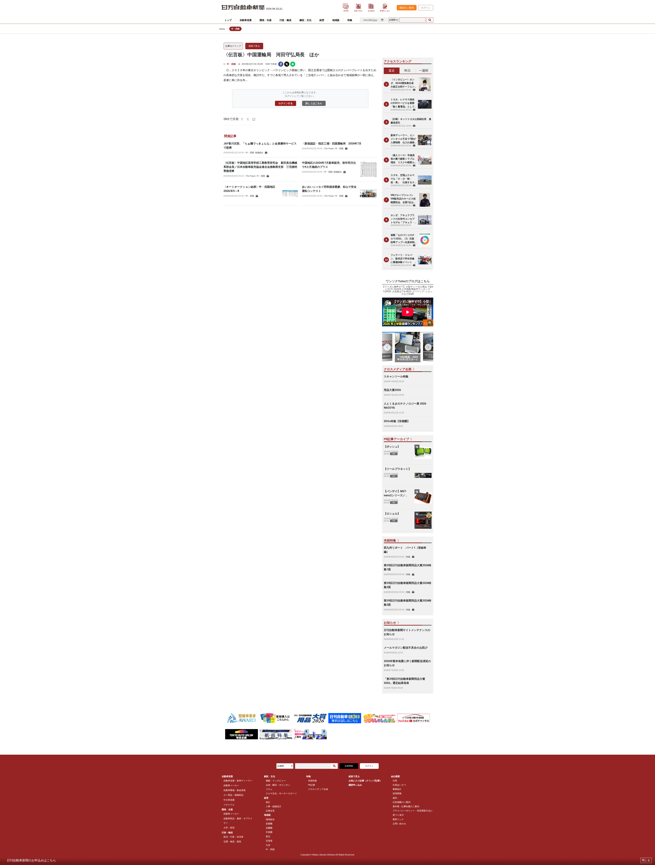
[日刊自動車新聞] (243, 7)
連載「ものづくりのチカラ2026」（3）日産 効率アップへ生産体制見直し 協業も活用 (403, 239)
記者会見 (270, 810)
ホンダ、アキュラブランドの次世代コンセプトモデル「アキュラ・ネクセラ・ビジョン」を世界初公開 (402, 219)
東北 (268, 836)
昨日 (407, 70)
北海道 (269, 840)
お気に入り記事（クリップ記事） (365, 780)
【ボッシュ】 (392, 446)
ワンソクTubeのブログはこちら (408, 281)
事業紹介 (397, 789)
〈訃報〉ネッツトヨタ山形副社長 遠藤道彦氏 (411, 121)
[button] (428, 347)
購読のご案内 (406, 7)
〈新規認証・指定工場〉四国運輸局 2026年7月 (331, 143)
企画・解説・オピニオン (278, 785)
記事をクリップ (233, 46)
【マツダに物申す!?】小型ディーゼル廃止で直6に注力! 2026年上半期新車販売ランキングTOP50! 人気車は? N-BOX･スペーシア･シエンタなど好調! (407, 290)
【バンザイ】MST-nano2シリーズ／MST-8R (395, 493)
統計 (268, 802)
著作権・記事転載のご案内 (406, 806)
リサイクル (229, 804)
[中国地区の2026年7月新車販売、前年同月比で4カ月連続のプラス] (368, 169)
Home (222, 29)
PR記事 (311, 785)
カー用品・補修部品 (233, 795)
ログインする (285, 103)
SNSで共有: (271, 64)
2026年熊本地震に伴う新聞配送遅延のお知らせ (407, 663)
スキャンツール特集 (396, 376)
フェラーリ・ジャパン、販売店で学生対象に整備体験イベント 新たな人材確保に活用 (402, 259)
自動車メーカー (231, 785)
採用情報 (397, 793)
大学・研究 (229, 827)
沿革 (395, 780)
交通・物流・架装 (232, 841)
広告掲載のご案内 (401, 802)
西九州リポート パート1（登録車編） (405, 549)
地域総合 (259, 152)
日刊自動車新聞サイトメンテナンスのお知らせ (407, 632)
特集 (408, 557)
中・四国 (231, 64)
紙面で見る (254, 46)
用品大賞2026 (392, 390)
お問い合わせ (399, 823)
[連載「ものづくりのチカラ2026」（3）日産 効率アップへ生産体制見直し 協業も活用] (425, 240)
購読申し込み (355, 785)
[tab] (392, 71)
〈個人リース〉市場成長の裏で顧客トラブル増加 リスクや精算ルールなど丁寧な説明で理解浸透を (402, 159)
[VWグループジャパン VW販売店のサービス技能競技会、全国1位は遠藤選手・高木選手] (425, 200)
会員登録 (349, 766)
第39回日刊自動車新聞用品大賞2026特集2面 (407, 585)
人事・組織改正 (273, 806)
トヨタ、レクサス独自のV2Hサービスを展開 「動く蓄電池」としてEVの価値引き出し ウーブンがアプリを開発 (403, 103)
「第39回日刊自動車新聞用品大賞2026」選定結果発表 (404, 681)
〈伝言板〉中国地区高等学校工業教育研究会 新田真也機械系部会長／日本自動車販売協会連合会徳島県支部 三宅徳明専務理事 (260, 167)
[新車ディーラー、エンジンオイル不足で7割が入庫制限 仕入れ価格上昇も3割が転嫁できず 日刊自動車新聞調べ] (425, 140)
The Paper (329, 148)
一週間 (423, 70)
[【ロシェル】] (423, 520)
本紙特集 (312, 780)
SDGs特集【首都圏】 (397, 421)
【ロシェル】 (392, 513)
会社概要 (395, 776)
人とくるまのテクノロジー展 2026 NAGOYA (405, 405)
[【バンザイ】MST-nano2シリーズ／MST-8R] (423, 497)
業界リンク (398, 819)
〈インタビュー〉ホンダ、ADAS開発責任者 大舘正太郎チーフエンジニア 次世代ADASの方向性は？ (403, 83)
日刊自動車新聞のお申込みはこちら (31, 860)
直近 (392, 70)
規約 (395, 798)
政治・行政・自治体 (233, 836)
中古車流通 (229, 800)
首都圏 (269, 823)
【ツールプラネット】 (397, 469)
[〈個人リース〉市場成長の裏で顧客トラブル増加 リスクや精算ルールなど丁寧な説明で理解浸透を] (425, 160)
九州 (268, 845)
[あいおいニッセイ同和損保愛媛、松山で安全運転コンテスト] (368, 193)
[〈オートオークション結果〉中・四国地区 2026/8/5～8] (290, 193)
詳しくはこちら (313, 103)
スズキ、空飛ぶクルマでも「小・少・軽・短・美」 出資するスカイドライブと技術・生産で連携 (402, 179)
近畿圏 (269, 828)
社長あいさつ (399, 785)
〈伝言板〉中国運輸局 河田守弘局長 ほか (271, 54)
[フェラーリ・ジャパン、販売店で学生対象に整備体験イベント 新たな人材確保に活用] (425, 260)
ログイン (426, 7)
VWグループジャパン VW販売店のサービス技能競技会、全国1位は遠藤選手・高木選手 (403, 199)
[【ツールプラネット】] (423, 475)
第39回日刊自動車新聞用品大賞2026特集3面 (407, 602)
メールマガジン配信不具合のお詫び (405, 647)
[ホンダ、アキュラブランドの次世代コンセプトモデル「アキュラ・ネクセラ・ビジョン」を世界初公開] (425, 220)
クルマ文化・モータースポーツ (281, 793)
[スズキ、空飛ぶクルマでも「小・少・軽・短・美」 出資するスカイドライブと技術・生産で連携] (425, 180)
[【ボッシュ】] (423, 453)
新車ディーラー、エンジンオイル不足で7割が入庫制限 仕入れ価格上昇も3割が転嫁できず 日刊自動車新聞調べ (403, 139)
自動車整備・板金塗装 (234, 790)
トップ (228, 20)
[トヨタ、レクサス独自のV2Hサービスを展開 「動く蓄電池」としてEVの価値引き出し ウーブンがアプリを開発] (425, 104)
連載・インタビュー (276, 780)
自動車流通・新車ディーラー (237, 780)
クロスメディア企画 (318, 789)
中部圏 (269, 832)
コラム (269, 789)
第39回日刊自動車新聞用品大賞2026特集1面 (407, 567)
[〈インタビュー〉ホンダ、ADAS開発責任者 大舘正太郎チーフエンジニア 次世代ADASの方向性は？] (425, 84)
